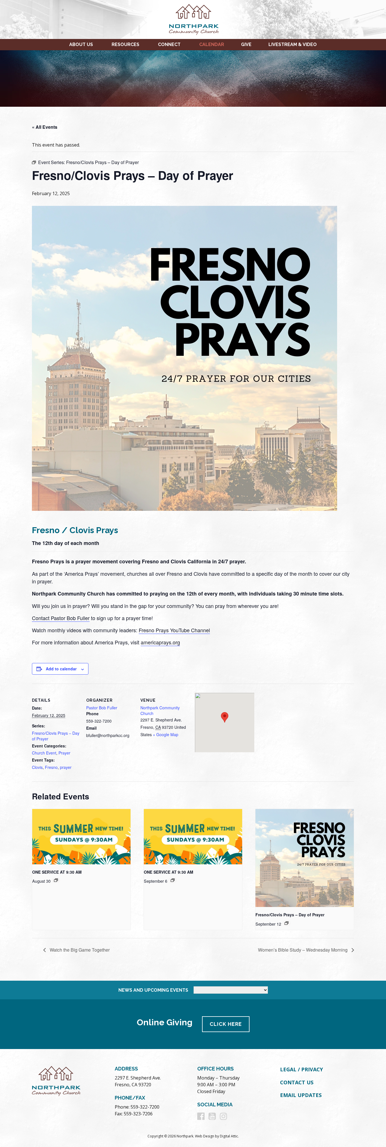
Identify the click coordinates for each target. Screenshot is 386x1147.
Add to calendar (61, 668)
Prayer (64, 753)
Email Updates (301, 1095)
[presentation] (81, 836)
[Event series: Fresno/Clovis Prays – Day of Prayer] (287, 923)
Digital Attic (229, 1136)
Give (246, 44)
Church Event (44, 753)
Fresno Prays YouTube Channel (174, 630)
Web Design (204, 1136)
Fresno (51, 767)
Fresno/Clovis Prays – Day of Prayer (289, 914)
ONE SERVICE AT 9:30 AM (57, 872)
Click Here (226, 1024)
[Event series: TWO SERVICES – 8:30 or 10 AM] (56, 880)
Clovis (37, 767)
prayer (65, 767)
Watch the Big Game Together (79, 950)
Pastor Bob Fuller (101, 707)
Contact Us (296, 1082)
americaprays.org (160, 642)
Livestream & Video (292, 44)
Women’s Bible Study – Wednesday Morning (303, 950)
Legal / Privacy (301, 1069)
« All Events (44, 127)
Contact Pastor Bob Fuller (61, 618)
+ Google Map (165, 734)
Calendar (211, 44)
